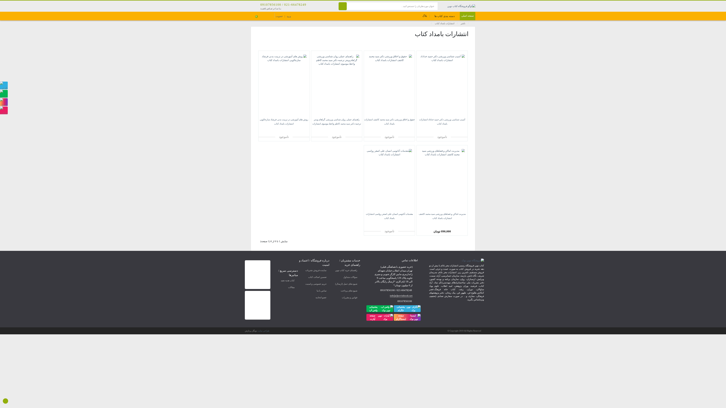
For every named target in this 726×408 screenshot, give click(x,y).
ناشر (463, 23)
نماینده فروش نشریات (316, 270)
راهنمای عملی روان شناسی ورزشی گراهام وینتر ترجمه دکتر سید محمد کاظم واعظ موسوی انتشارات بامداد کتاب (336, 123)
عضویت (279, 16)
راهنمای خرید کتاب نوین (346, 270)
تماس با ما (322, 290)
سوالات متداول (350, 277)
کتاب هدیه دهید (288, 280)
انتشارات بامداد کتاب (444, 23)
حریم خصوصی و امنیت (316, 284)
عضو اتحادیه (321, 297)
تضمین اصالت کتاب (317, 277)
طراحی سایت (263, 331)
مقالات (291, 287)
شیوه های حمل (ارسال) (346, 284)
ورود (289, 16)
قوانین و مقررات (349, 297)
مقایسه (456, 129)
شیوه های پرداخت (349, 290)
